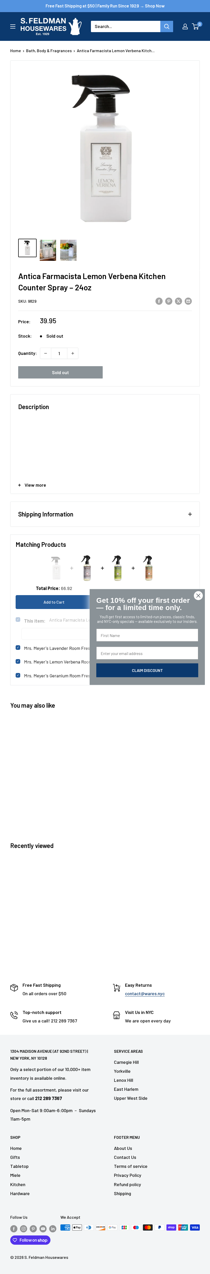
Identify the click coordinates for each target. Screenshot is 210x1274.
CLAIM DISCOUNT (147, 670)
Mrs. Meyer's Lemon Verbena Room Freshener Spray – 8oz (80, 661)
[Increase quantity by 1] (72, 353)
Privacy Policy (127, 1175)
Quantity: (27, 353)
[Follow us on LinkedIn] (52, 1228)
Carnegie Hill (126, 1062)
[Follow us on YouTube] (43, 1228)
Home (15, 50)
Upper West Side (131, 1098)
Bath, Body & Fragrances (49, 50)
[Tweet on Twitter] (178, 301)
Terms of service (131, 1166)
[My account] (185, 26)
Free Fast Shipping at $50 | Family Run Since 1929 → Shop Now (105, 5)
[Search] (166, 26)
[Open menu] (12, 26)
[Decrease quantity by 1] (45, 353)
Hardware (20, 1193)
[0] (195, 26)
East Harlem (126, 1089)
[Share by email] (188, 301)
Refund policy (127, 1184)
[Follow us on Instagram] (23, 1228)
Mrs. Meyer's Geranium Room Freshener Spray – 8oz (74, 675)
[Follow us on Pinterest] (33, 1228)
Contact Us (125, 1157)
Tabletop (19, 1166)
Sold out (60, 372)
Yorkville (122, 1071)
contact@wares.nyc (145, 993)
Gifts (15, 1157)
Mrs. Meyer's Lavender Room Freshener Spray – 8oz (74, 648)
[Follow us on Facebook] (13, 1228)
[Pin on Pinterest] (168, 301)
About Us (123, 1148)
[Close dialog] (198, 595)
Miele (15, 1175)
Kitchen (17, 1184)
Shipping (122, 1193)
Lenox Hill (123, 1080)
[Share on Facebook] (159, 301)
